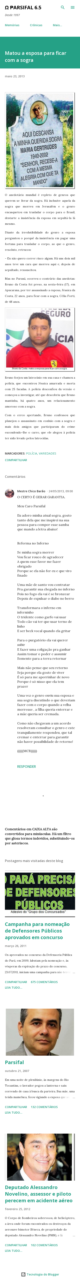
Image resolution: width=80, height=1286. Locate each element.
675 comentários (44, 982)
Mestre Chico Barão (31, 491)
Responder (26, 766)
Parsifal (14, 1062)
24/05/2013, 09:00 (61, 491)
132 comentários (44, 1107)
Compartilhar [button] (16, 460)
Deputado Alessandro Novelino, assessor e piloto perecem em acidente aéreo (39, 1194)
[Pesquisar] (62, 7)
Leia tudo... (13, 987)
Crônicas (36, 25)
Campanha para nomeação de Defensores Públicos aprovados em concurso (37, 931)
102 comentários (44, 1245)
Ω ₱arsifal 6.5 (23, 7)
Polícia (31, 453)
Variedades (47, 453)
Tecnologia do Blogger (42, 1274)
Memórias (12, 25)
